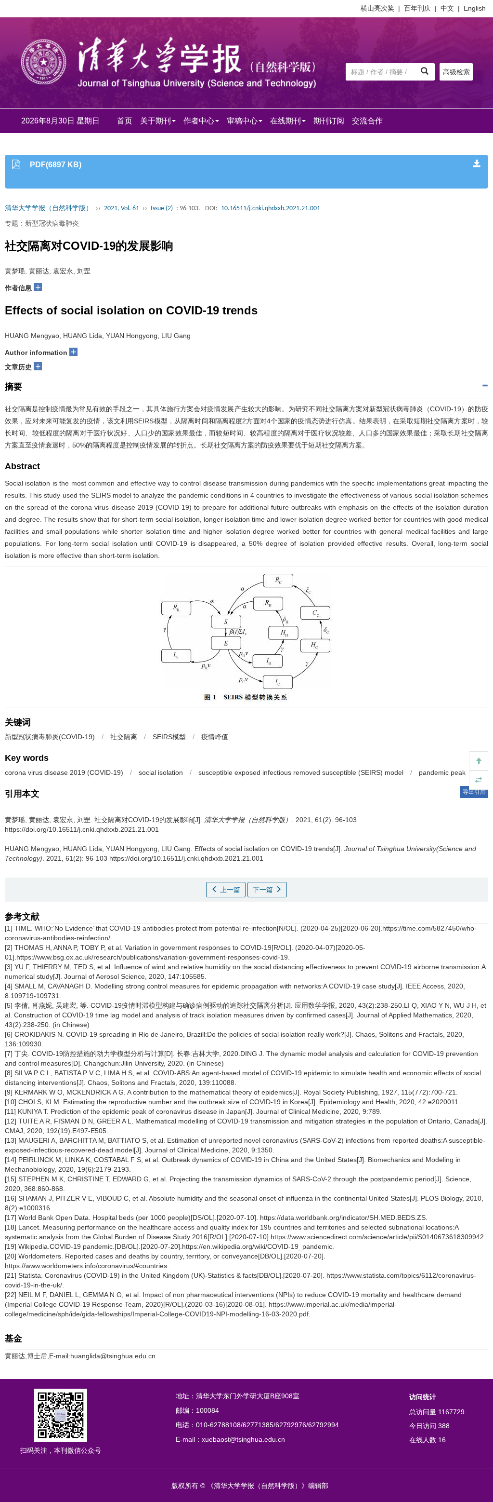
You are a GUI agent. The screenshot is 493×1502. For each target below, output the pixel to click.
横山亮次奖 (377, 8)
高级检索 (456, 72)
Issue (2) (162, 208)
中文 (447, 8)
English (475, 8)
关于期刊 (155, 121)
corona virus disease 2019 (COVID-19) (64, 772)
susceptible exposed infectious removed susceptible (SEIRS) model (300, 772)
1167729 (451, 1412)
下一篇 (264, 889)
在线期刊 (285, 121)
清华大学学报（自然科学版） (48, 208)
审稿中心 (242, 121)
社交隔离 (123, 737)
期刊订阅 (328, 121)
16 (442, 1440)
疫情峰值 (214, 737)
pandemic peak (442, 772)
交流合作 (367, 121)
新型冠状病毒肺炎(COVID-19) (50, 737)
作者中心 (198, 121)
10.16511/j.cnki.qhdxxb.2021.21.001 (270, 208)
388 (444, 1426)
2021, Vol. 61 (121, 208)
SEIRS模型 (169, 737)
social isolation (161, 772)
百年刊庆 (417, 8)
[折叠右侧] (478, 780)
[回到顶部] (478, 761)
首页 (124, 121)
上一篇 (229, 889)
